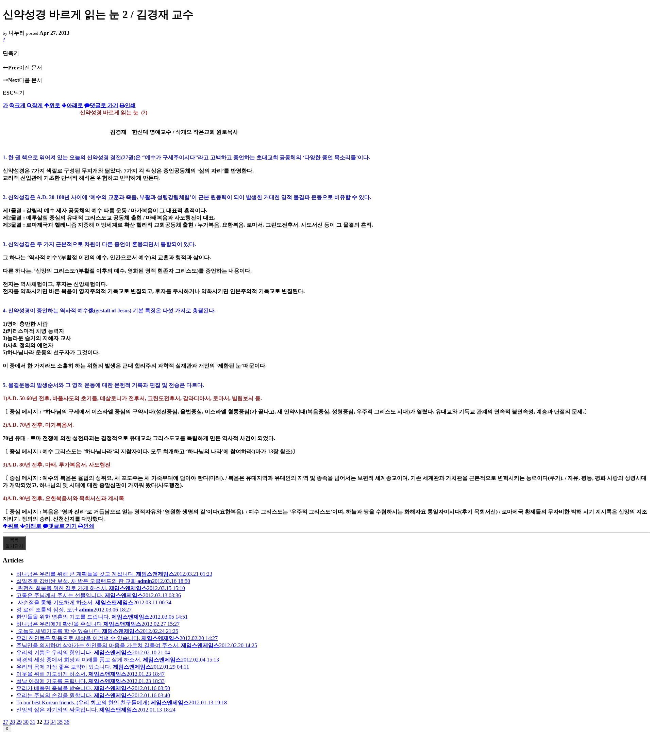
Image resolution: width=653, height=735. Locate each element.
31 (32, 722)
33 (46, 722)
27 (5, 722)
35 (60, 722)
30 (26, 722)
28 (12, 722)
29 (19, 722)
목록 (14, 543)
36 (66, 722)
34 (53, 722)
